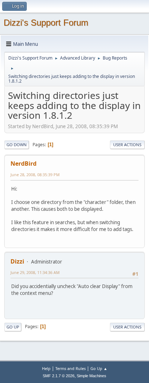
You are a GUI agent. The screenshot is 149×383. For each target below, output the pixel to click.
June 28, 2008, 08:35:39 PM (35, 174)
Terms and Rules (70, 368)
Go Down (17, 144)
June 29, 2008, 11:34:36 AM (35, 272)
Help (46, 368)
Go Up (13, 327)
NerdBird (23, 163)
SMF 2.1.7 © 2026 (58, 376)
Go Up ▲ (98, 368)
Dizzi (17, 261)
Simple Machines (91, 376)
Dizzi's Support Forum (46, 22)
